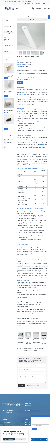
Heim (17, 8)
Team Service (28, 403)
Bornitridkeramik (7, 28)
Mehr (6, 78)
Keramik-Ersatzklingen (28, 348)
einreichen (21, 385)
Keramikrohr (28, 426)
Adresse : (4, 403)
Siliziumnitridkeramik (8, 31)
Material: (19, 60)
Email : (3, 408)
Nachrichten (28, 405)
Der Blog (33, 8)
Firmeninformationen (8, 422)
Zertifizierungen (29, 407)
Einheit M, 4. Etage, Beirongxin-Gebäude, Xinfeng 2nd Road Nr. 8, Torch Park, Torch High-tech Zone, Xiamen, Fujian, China (14, 404)
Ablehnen (20, 439)
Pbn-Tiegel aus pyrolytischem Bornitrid (8, 109)
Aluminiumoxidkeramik (8, 24)
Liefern (27, 400)
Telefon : (4, 410)
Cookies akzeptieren (9, 439)
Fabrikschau (47, 8)
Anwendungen (39, 8)
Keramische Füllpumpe (8, 45)
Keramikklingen (16, 16)
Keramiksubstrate (29, 422)
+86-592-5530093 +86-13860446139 (25, 1)
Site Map (28, 410)
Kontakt (4, 397)
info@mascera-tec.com (11, 1)
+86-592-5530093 (10, 139)
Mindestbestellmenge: (21, 64)
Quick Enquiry (48, 416)
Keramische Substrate (8, 43)
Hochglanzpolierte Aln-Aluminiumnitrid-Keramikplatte (8, 92)
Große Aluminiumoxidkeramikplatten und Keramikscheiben (9, 75)
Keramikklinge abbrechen (40, 348)
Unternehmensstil (7, 424)
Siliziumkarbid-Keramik (8, 33)
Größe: (18, 62)
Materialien (28, 8)
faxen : (3, 412)
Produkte (21, 8)
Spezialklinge (42, 144)
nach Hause (4, 16)
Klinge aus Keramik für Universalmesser (32, 352)
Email (20, 82)
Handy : (3, 415)
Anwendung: (19, 66)
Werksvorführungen (7, 426)
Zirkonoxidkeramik (37, 90)
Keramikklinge (27, 350)
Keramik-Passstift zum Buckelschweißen (8, 126)
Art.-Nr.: (18, 59)
